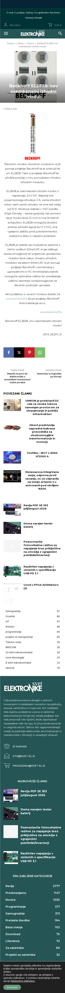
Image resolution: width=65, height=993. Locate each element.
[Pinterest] (29, 352)
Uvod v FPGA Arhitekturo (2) (41, 586)
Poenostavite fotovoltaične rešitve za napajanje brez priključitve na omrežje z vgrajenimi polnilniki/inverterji (42, 548)
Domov (10, 43)
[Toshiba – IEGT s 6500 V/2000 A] (12, 457)
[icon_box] (15, 746)
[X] (19, 352)
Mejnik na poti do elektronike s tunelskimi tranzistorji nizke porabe (17, 378)
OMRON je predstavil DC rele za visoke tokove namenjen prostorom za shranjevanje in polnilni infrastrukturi (42, 407)
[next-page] (11, 601)
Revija (21, 43)
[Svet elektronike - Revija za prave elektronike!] (32, 34)
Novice (30, 43)
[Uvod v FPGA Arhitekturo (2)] (12, 589)
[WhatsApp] (40, 352)
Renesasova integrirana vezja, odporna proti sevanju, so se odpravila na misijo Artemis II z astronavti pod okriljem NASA (42, 480)
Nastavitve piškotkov (23, 980)
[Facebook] (8, 352)
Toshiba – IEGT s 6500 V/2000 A (42, 454)
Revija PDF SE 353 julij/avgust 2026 (36, 507)
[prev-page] (5, 601)
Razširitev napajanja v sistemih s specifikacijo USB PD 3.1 (40, 570)
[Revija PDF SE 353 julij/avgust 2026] (12, 510)
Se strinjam (12, 987)
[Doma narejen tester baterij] (12, 528)
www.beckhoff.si (16, 298)
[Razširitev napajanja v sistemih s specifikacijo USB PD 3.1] (12, 571)
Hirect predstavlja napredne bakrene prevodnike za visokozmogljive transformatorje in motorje (42, 433)
